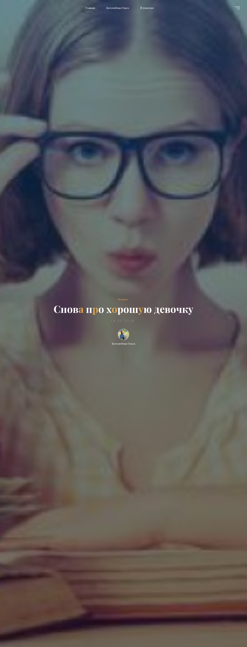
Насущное (123, 299)
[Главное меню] (237, 7)
